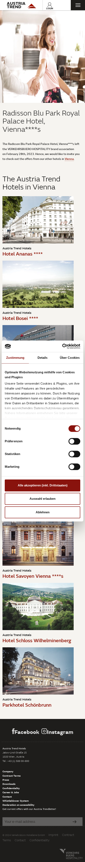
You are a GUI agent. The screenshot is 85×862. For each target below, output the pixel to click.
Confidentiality (11, 788)
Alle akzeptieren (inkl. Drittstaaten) (42, 485)
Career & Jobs (10, 792)
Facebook (26, 732)
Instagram (60, 732)
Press (5, 780)
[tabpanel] (42, 56)
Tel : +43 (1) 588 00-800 (15, 760)
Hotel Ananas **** (22, 253)
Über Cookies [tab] (70, 357)
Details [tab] (43, 357)
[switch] (74, 441)
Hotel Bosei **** (20, 318)
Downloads (8, 784)
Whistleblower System (15, 800)
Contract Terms (11, 775)
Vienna (69, 159)
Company (7, 771)
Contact (7, 796)
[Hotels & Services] (21, 5)
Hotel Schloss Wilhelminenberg (36, 640)
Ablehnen (43, 512)
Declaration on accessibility (18, 805)
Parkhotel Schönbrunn (26, 704)
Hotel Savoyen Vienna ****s (32, 575)
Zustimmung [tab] (15, 357)
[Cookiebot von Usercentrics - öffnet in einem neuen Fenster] (62, 346)
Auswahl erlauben (42, 498)
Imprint (53, 835)
